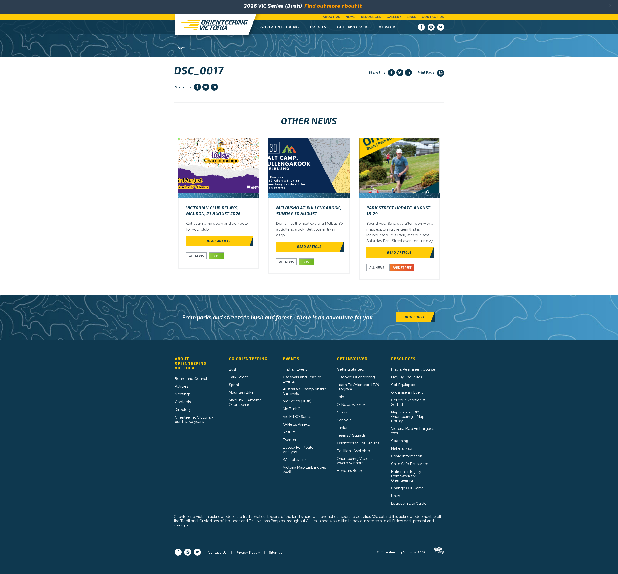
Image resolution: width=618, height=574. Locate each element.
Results (289, 432)
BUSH (217, 256)
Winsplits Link (295, 459)
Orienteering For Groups (358, 443)
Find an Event (295, 369)
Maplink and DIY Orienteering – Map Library (408, 416)
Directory (183, 409)
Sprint (234, 385)
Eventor (289, 440)
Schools (344, 420)
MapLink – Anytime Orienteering (245, 402)
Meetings (182, 394)
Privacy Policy (248, 552)
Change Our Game (407, 488)
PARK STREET (402, 268)
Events (318, 27)
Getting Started (350, 369)
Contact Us (433, 17)
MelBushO (292, 409)
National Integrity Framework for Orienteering (406, 476)
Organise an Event (407, 392)
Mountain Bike (241, 392)
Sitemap (276, 552)
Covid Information (406, 456)
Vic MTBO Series (297, 416)
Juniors (343, 428)
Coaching (399, 441)
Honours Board (350, 471)
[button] (610, 5)
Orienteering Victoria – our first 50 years (194, 419)
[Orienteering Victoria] (211, 24)
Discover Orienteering (356, 377)
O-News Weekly (297, 424)
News (351, 17)
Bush (233, 369)
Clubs (342, 412)
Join (340, 397)
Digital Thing (439, 550)
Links (412, 17)
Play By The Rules (406, 377)
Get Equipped (403, 385)
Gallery (394, 17)
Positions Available (353, 451)
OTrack (387, 27)
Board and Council (191, 379)
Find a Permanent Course (413, 369)
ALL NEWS (196, 256)
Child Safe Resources (409, 464)
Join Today (415, 317)
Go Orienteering (279, 27)
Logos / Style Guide (408, 503)
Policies (181, 386)
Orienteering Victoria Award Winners (355, 460)
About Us (331, 17)
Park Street (238, 377)
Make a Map (401, 448)
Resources (371, 17)
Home (180, 48)
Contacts (183, 402)
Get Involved (352, 27)
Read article (219, 241)
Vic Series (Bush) (297, 401)
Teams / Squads (351, 435)
